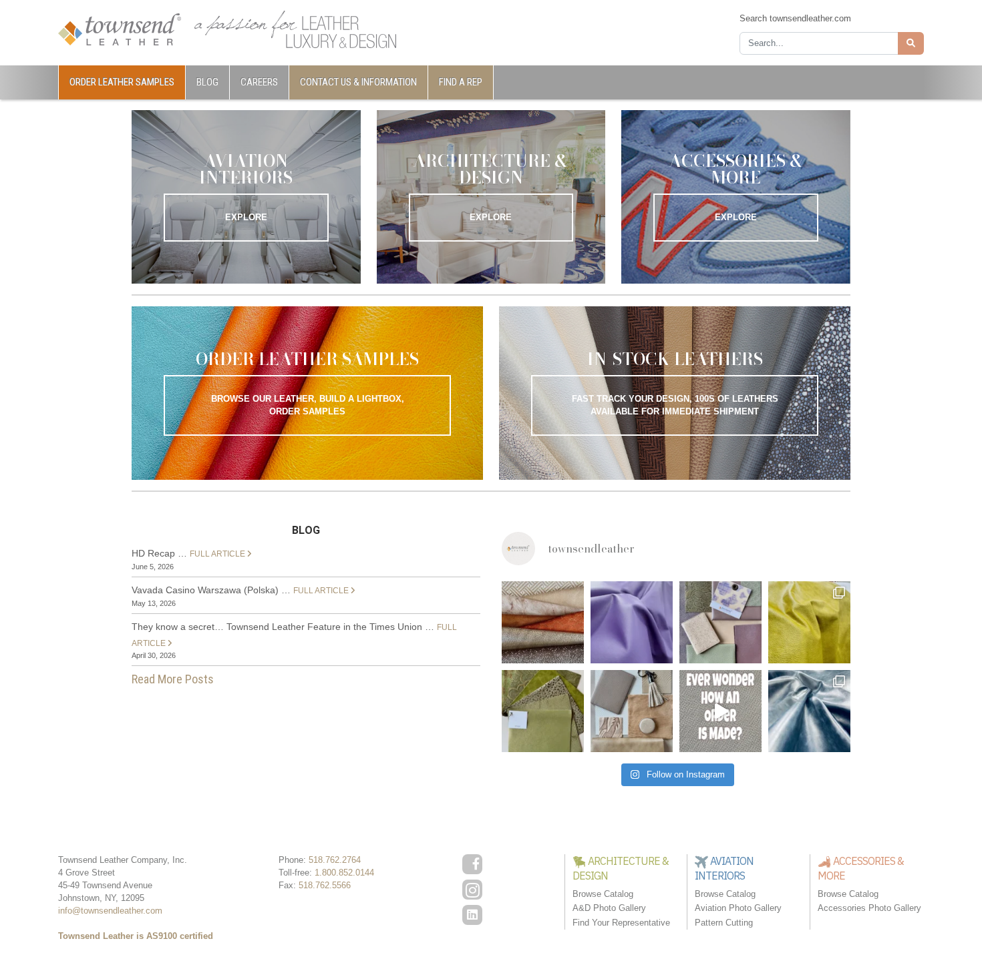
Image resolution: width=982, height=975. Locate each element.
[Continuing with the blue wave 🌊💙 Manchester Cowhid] (809, 711)
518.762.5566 (325, 885)
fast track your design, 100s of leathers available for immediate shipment (675, 405)
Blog (207, 82)
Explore (246, 217)
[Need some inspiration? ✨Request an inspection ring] (543, 711)
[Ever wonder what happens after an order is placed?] (720, 711)
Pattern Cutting (724, 923)
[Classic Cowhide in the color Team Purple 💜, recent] (632, 622)
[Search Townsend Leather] (911, 43)
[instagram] (472, 890)
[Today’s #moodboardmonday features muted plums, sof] (720, 622)
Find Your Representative (621, 923)
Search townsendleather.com (795, 18)
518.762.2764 (335, 860)
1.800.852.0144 (344, 873)
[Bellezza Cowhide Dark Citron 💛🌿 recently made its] (809, 622)
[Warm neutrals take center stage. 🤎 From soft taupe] (632, 711)
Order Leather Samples (121, 82)
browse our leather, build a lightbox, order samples (307, 405)
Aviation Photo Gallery (738, 908)
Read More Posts (173, 679)
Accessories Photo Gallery (869, 908)
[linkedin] (472, 915)
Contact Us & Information (358, 82)
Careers (259, 82)
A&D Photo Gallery (609, 908)
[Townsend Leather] (119, 28)
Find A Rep (460, 82)
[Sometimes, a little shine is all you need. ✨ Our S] (543, 622)
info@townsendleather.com (110, 911)
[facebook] (472, 864)
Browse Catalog (602, 894)
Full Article (218, 554)
